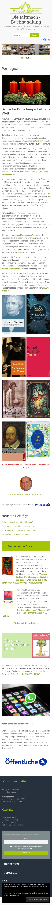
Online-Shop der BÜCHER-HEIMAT (25, 674)
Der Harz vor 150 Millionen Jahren (16, 535)
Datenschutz (10, 864)
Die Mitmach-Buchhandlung (26, 19)
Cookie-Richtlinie (14, 895)
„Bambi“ (21, 252)
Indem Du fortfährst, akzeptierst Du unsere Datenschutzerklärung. (27, 847)
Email (26, 838)
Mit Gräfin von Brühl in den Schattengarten (19, 530)
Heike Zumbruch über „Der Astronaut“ (17, 522)
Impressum (9, 872)
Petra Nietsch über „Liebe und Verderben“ (19, 526)
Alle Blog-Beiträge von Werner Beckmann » (26, 494)
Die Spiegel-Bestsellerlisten (26, 623)
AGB (4, 881)
